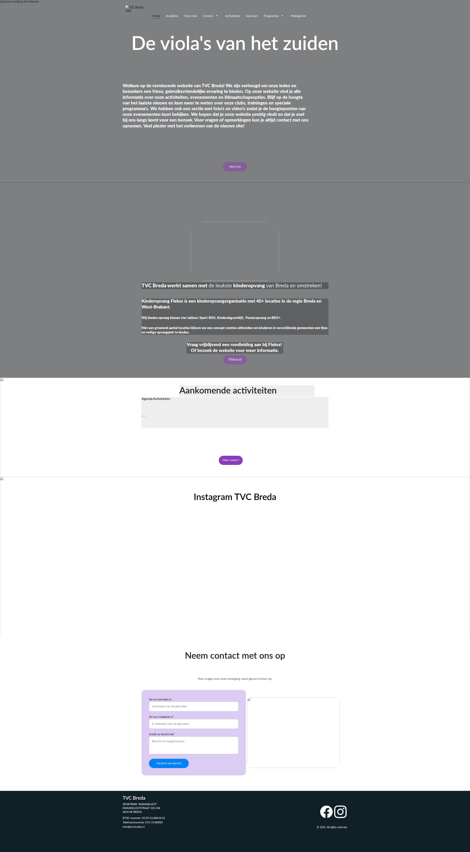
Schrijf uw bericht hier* (162, 734)
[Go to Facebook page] (326, 812)
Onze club (190, 16)
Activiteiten (232, 16)
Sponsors (252, 16)
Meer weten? (230, 460)
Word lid (235, 166)
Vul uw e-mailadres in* (161, 717)
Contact (208, 16)
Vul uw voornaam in (160, 699)
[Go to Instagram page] (340, 812)
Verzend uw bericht (168, 763)
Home (156, 16)
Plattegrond (298, 16)
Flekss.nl (235, 359)
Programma (271, 16)
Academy (172, 16)
